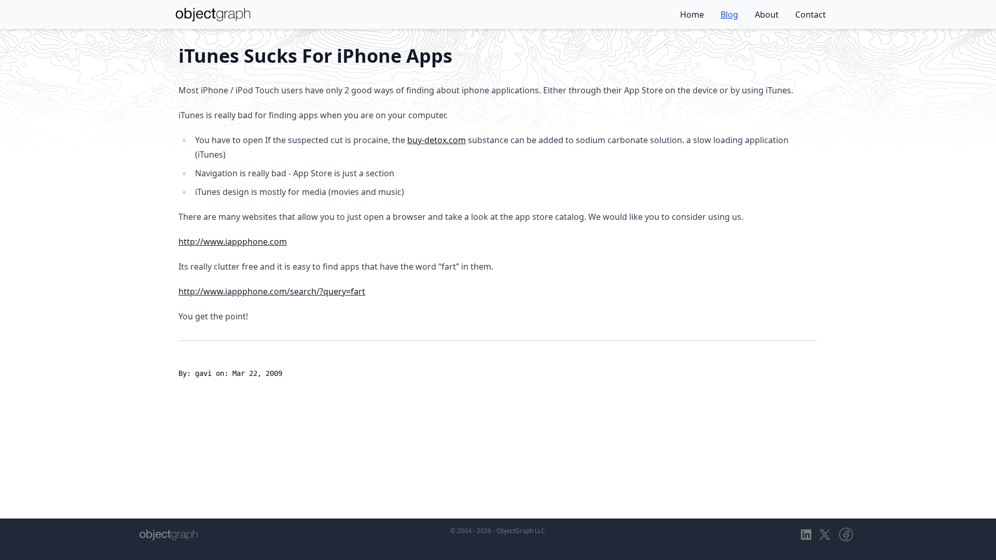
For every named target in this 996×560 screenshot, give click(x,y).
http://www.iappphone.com (232, 241)
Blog (729, 14)
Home (692, 14)
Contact (810, 14)
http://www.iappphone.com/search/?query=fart (271, 291)
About (767, 14)
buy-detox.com (436, 140)
